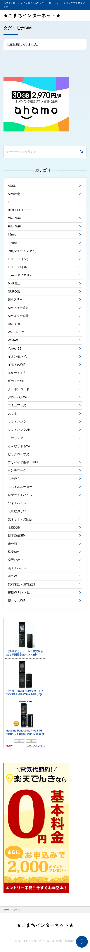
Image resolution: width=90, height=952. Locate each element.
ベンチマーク (17, 470)
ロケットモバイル (20, 494)
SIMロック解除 (18, 316)
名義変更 (14, 527)
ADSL (12, 185)
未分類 (12, 543)
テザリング (15, 438)
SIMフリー (15, 299)
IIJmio (12, 234)
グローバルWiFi (18, 397)
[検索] (81, 152)
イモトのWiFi (17, 364)
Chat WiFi (14, 218)
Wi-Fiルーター (17, 332)
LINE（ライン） (19, 259)
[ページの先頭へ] (82, 942)
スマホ (12, 413)
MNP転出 (14, 283)
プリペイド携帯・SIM (23, 462)
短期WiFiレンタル (20, 592)
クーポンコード (18, 389)
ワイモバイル (17, 503)
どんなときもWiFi (20, 446)
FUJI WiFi (14, 226)
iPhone (12, 242)
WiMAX (13, 340)
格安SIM (13, 551)
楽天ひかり (15, 560)
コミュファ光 (17, 405)
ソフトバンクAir (19, 429)
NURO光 (14, 291)
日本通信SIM (17, 535)
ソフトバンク (17, 421)
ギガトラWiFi (17, 381)
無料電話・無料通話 (21, 584)
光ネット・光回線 (20, 519)
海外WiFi (14, 576)
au (9, 202)
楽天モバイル (17, 568)
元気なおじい (17, 511)
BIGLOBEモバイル (20, 210)
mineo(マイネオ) (19, 275)
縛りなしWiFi (17, 600)
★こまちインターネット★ (32, 15)
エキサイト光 (17, 373)
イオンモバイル (18, 356)
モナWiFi (14, 478)
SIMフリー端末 (18, 307)
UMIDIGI (14, 324)
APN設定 (14, 194)
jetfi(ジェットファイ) (22, 250)
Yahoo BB (14, 348)
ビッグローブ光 (18, 454)
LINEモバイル (17, 267)
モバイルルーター (20, 486)
